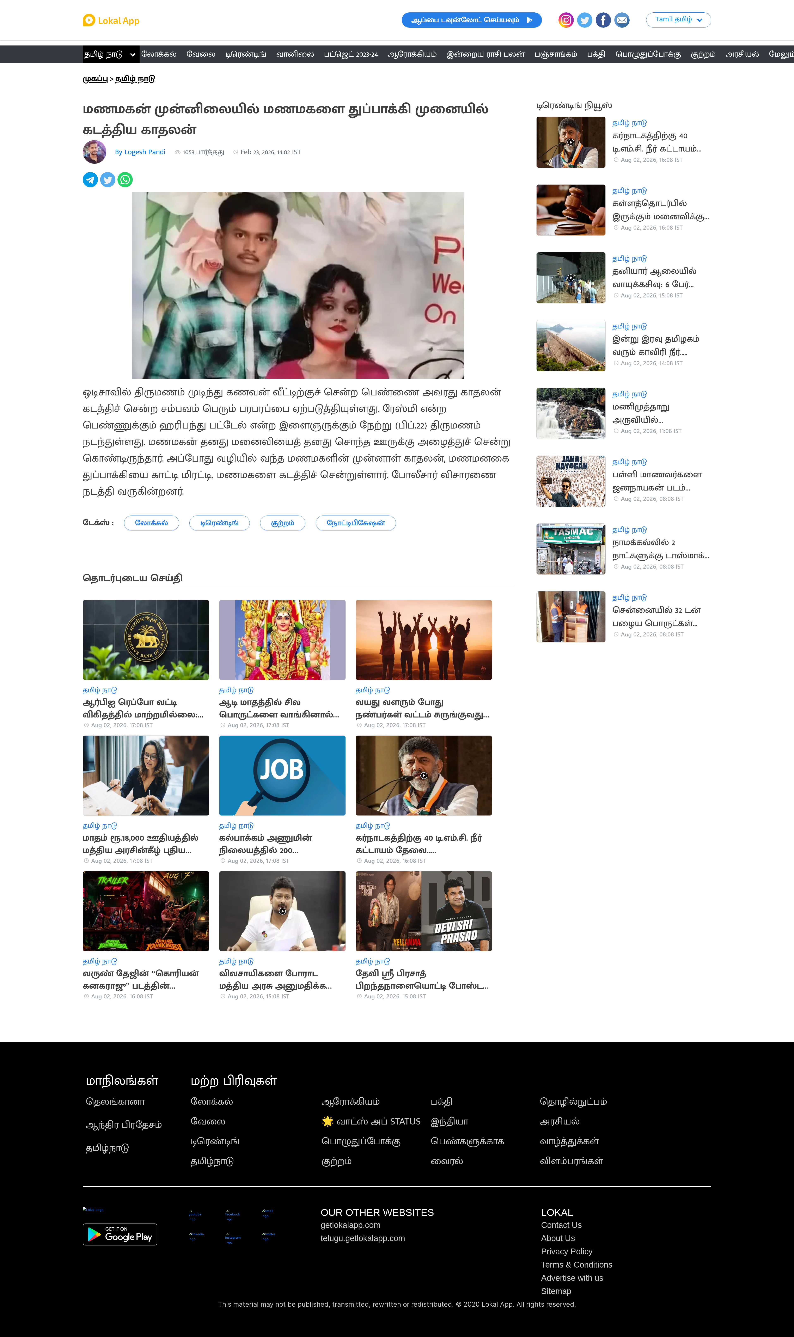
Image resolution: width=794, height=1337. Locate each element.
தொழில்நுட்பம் (573, 1101)
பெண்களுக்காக (467, 1141)
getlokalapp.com (350, 1225)
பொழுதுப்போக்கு (361, 1141)
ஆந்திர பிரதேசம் (124, 1125)
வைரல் (447, 1161)
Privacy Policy (567, 1251)
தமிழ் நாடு (103, 54)
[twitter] (108, 182)
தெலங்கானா (115, 1101)
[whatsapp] (126, 182)
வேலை (208, 1121)
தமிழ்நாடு (107, 1148)
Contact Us (561, 1225)
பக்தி (442, 1101)
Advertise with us (572, 1277)
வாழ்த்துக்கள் (569, 1141)
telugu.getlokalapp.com (363, 1238)
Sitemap (556, 1291)
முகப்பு (95, 79)
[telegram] (91, 182)
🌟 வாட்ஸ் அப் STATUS (371, 1121)
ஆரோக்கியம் (351, 1101)
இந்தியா (449, 1121)
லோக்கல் (212, 1101)
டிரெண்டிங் (215, 1141)
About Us (558, 1238)
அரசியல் (560, 1121)
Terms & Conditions (576, 1264)
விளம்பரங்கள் (571, 1161)
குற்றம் (337, 1161)
